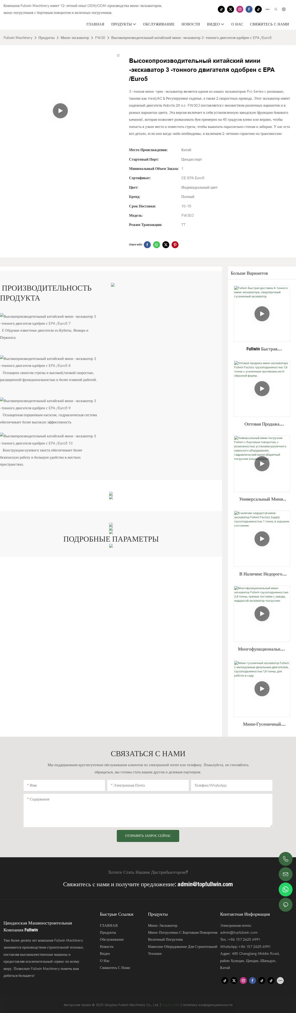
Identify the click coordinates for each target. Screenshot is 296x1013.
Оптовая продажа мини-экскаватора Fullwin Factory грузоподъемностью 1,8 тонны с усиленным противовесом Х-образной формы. (262, 424)
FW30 (100, 38)
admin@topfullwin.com (205, 884)
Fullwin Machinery (17, 38)
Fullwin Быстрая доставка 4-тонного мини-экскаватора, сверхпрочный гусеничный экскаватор (262, 349)
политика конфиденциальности (207, 1005)
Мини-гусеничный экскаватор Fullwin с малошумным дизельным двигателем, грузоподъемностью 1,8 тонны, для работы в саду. (262, 724)
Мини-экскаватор (75, 38)
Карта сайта (171, 1005)
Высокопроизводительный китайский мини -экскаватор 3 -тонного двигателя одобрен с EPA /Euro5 (191, 38)
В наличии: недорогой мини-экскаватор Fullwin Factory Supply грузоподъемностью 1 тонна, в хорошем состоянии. (262, 574)
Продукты (46, 38)
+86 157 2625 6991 (254, 947)
